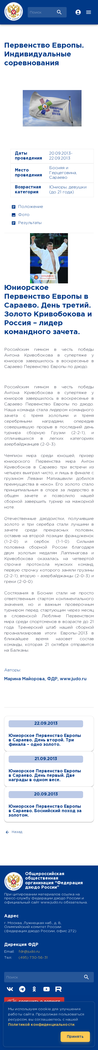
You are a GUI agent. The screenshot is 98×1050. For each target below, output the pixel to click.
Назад (17, 832)
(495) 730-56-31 (33, 957)
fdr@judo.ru (29, 951)
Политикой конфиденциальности (41, 1024)
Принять (75, 1036)
